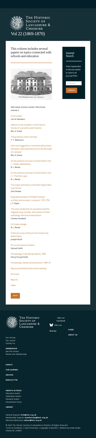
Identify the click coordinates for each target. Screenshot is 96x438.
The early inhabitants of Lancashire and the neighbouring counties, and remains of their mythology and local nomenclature (30, 212)
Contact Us (10, 343)
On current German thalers (23, 245)
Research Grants (12, 399)
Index (13, 285)
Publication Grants (13, 396)
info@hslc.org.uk (28, 415)
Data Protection (31, 428)
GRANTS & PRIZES (14, 390)
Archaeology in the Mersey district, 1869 (28, 254)
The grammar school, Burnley (24, 137)
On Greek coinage (18, 224)
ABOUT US (73, 335)
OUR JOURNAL (12, 370)
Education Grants (13, 393)
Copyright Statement (49, 428)
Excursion (15, 274)
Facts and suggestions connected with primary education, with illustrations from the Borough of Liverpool (31, 148)
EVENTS (9, 365)
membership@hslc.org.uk (36, 417)
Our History (10, 337)
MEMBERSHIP (11, 348)
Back (15, 295)
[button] (48, 3)
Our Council (10, 340)
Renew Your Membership (16, 354)
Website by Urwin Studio (70, 428)
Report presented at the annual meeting (28, 268)
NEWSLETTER (12, 380)
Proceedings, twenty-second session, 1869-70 (31, 262)
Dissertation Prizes (14, 402)
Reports (14, 279)
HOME (71, 329)
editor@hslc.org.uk (33, 420)
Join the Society (12, 351)
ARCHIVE (9, 375)
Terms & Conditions (14, 428)
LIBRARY (9, 407)
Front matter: (16, 116)
